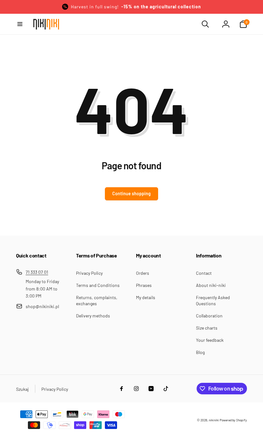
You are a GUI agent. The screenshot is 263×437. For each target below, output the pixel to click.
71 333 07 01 (37, 272)
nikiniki (214, 420)
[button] (20, 24)
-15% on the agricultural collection (161, 6)
